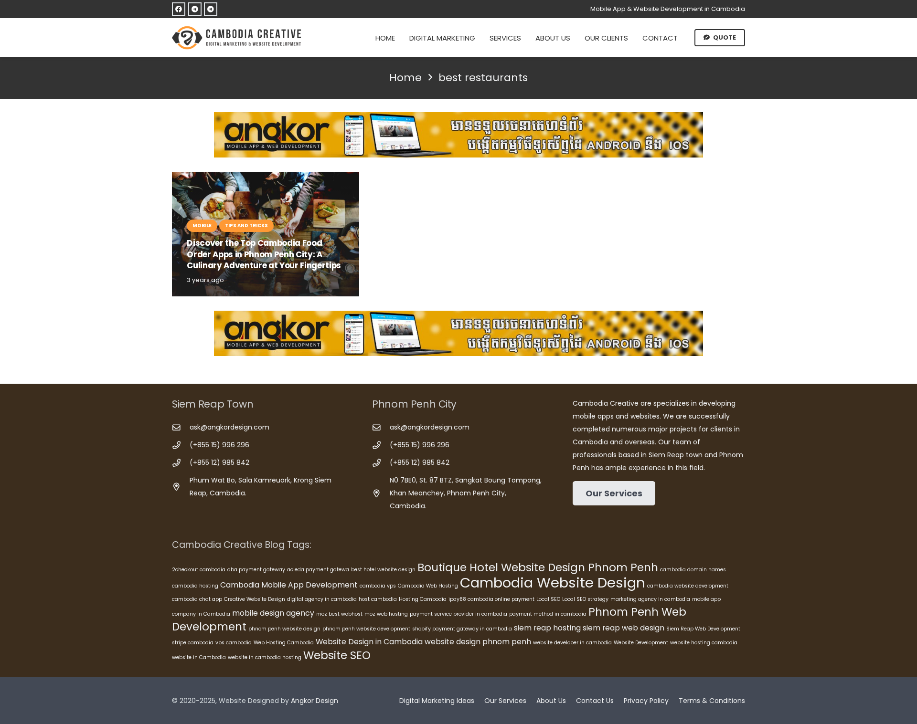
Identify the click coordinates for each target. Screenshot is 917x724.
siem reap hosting (547, 628)
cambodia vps (378, 585)
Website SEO (337, 655)
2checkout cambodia (198, 569)
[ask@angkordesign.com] (181, 428)
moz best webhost (339, 614)
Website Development (641, 642)
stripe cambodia (192, 642)
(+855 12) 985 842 (219, 462)
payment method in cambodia (547, 614)
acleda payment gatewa (318, 569)
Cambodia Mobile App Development (289, 585)
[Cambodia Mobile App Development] (458, 134)
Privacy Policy (646, 700)
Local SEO (548, 599)
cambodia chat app (197, 599)
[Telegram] (195, 9)
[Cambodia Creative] (238, 38)
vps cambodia (233, 642)
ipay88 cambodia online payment (491, 599)
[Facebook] (178, 9)
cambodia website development (687, 585)
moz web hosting (386, 614)
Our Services (505, 700)
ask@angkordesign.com (229, 427)
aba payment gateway (256, 569)
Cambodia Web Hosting (428, 585)
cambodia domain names (693, 569)
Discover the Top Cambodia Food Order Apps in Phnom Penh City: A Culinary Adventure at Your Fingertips (264, 254)
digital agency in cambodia (322, 599)
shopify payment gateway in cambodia (462, 628)
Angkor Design (314, 700)
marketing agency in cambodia (650, 599)
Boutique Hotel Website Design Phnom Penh (537, 567)
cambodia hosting (195, 585)
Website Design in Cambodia (369, 642)
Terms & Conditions (712, 700)
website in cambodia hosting (264, 657)
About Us (551, 700)
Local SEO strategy (585, 599)
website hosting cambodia (703, 642)
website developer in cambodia (572, 642)
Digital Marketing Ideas (436, 700)
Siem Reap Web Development (703, 628)
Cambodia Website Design (552, 582)
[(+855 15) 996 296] (181, 445)
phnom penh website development (366, 628)
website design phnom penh (478, 642)
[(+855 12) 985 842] (181, 463)
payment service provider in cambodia (458, 614)
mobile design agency (273, 613)
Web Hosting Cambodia (284, 642)
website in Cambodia (199, 657)
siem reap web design (623, 628)
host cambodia (378, 599)
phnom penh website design (284, 628)
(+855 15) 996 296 (219, 445)
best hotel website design (383, 569)
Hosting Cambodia (423, 599)
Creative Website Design (254, 599)
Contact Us (595, 700)
